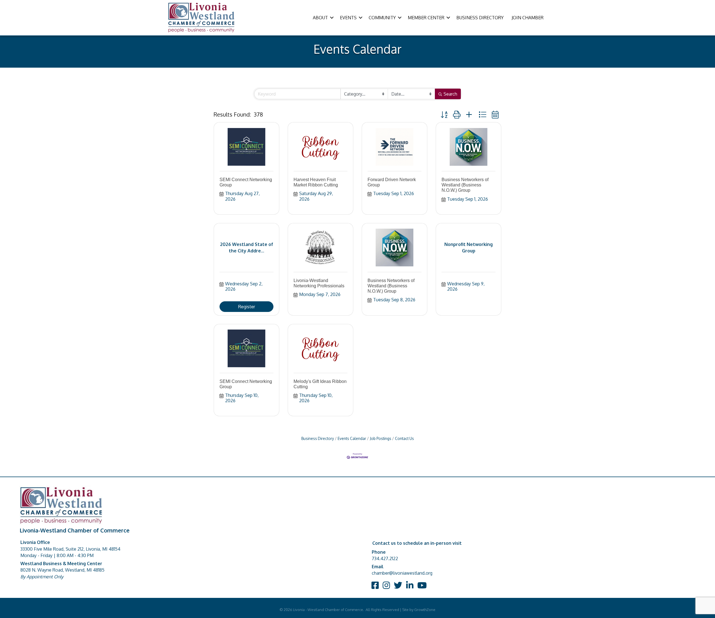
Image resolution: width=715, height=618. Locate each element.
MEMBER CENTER (426, 17)
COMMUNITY (382, 17)
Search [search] (450, 94)
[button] (444, 114)
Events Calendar (352, 438)
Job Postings (380, 438)
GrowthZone (424, 609)
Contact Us (404, 438)
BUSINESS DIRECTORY (480, 17)
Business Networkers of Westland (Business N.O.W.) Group (465, 185)
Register (246, 306)
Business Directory (317, 438)
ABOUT (320, 17)
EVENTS (348, 17)
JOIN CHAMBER (528, 17)
